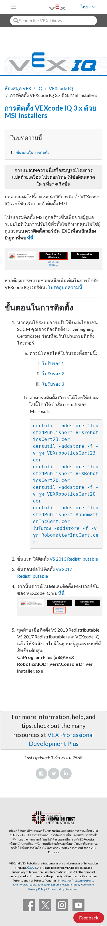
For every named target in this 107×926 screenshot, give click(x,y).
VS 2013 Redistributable (74, 558)
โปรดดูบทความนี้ (65, 287)
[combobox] (53, 20)
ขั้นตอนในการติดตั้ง (33, 152)
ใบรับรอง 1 (53, 363)
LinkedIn (66, 773)
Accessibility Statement (63, 889)
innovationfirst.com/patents (76, 880)
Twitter (53, 773)
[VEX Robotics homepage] (50, 7)
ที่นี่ (30, 237)
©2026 (31, 867)
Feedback (88, 917)
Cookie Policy (71, 884)
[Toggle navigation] (14, 6)
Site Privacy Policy (24, 884)
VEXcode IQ (61, 88)
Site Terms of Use (49, 884)
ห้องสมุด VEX (18, 88)
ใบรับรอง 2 (53, 373)
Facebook (41, 773)
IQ (40, 88)
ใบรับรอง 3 (53, 383)
